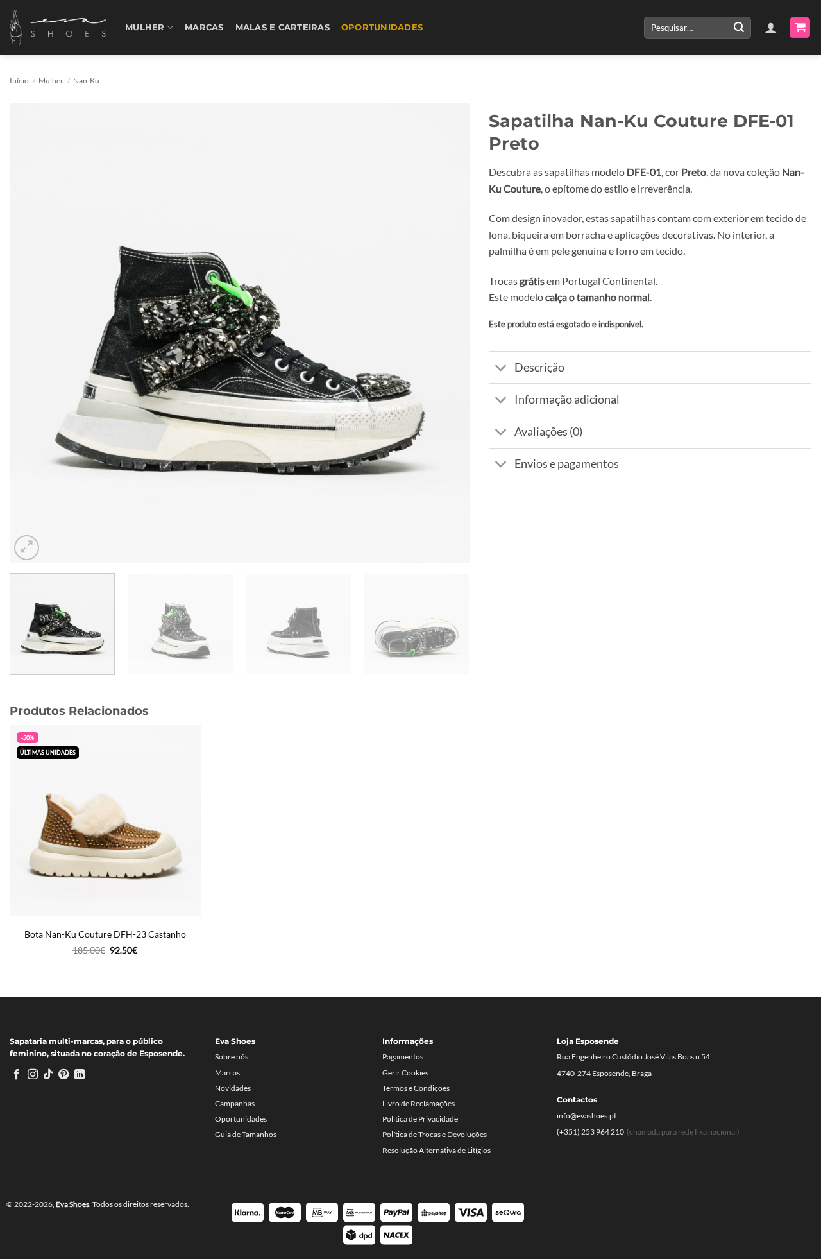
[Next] (443, 333)
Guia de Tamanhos (245, 1134)
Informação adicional (567, 399)
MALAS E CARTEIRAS (282, 27)
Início (19, 80)
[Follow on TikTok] (48, 1075)
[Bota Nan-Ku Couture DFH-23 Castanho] (105, 820)
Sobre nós (231, 1056)
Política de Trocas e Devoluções (434, 1134)
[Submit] (739, 28)
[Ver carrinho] (800, 28)
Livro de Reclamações (418, 1103)
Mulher (145, 27)
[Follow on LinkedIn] (79, 1075)
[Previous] (35, 333)
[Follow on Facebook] (17, 1075)
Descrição (539, 367)
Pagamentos (402, 1056)
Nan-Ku (86, 80)
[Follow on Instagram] (33, 1075)
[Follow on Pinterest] (63, 1075)
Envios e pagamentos (566, 463)
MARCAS (204, 27)
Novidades (233, 1088)
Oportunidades (382, 27)
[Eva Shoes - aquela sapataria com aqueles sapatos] (58, 28)
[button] (771, 27)
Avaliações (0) (548, 431)
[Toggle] (501, 368)
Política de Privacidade (420, 1119)
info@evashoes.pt (586, 1115)
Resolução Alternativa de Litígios (436, 1150)
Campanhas (235, 1103)
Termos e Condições (416, 1088)
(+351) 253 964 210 (590, 1131)
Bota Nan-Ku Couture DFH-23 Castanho (105, 934)
